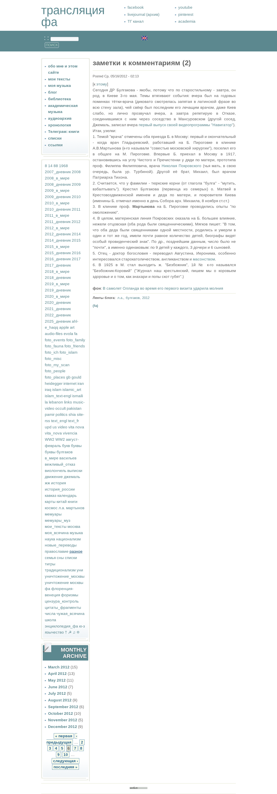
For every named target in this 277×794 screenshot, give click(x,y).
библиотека (59, 99)
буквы (76, 446)
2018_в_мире (57, 271)
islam (56, 389)
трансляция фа (73, 16)
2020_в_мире (57, 296)
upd (48, 427)
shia (72, 414)
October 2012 (60, 713)
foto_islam (68, 352)
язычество (54, 632)
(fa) (95, 306)
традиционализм (60, 570)
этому (101, 84)
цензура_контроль (62, 601)
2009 (76, 184)
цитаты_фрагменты (63, 607)
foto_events (55, 340)
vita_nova (53, 433)
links (68, 402)
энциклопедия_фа (61, 626)
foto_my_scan (57, 365)
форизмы (69, 595)
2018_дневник (58, 277)
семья (50, 558)
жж (47, 483)
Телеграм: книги (63, 131)
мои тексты (59, 79)
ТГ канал (136, 21)
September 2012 (63, 707)
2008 (76, 172)
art (72, 327)
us (55, 427)
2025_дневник (58, 321)
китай (62, 501)
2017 (76, 259)
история (58, 483)
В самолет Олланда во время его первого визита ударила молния (163, 288)
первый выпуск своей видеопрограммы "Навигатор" (186, 125)
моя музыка (59, 85)
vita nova (76, 427)
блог (52, 92)
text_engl (59, 421)
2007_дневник (58, 172)
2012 (76, 222)
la (46, 402)
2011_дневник (58, 222)
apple (64, 327)
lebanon (56, 402)
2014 (76, 234)
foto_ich (52, 352)
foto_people (55, 371)
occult (60, 408)
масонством (204, 259)
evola (68, 334)
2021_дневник (58, 309)
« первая (63, 736)
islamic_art (71, 389)
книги (72, 501)
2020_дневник (58, 302)
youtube (185, 7)
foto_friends (74, 346)
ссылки (55, 145)
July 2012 (57, 693)
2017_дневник (58, 265)
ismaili (77, 396)
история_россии (60, 489)
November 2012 (62, 720)
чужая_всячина (71, 614)
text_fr (73, 421)
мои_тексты (56, 526)
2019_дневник (58, 290)
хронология (59, 125)
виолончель (55, 471)
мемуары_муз (57, 520)
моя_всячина (57, 533)
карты (50, 501)
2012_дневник (58, 234)
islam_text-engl (58, 396)
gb (68, 377)
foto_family (75, 340)
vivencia (70, 433)
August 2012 (60, 700)
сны (60, 558)
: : (47, 38)
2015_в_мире (57, 246)
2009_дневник (58, 197)
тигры (50, 564)
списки (55, 138)
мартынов (75, 508)
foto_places (55, 377)
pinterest (185, 14)
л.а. (62, 508)
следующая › (65, 761)
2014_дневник (58, 240)
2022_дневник (58, 315)
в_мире (51, 458)
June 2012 (57, 687)
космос (51, 508)
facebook (136, 7)
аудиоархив (60, 118)
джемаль (72, 477)
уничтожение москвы (64, 583)
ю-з (82, 626)
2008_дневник (58, 184)
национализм (68, 539)
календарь (67, 495)
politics (62, 414)
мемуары (53, 514)
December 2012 (62, 727)
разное (76, 551)
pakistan (74, 408)
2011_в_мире (57, 215)
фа (47, 589)
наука (50, 539)
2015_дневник (58, 253)
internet (69, 383)
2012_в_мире (57, 228)
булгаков (65, 452)
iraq (48, 389)
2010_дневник (58, 209)
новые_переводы (61, 545)
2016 (76, 253)
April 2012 (57, 673)
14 (50, 166)
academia (186, 21)
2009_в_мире (57, 190)
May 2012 (57, 680)
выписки (74, 471)
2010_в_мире (57, 203)
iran (80, 383)
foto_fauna (54, 346)
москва (74, 526)
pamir (50, 414)
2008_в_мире (57, 178)
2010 (76, 197)
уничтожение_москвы (65, 576)
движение (54, 477)
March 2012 (59, 667)
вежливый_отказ (60, 464)
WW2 (49, 439)
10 (65, 754)
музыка (76, 533)
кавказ (50, 495)
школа (50, 620)
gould (76, 377)
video (62, 427)
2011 (76, 209)
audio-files (54, 334)
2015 (76, 240)
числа (50, 614)
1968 (63, 166)
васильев (67, 458)
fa (75, 334)
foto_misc (53, 358)
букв (66, 446)
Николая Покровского (181, 166)
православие (57, 551)
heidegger (53, 383)
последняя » (65, 767)
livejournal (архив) (143, 14)
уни (80, 570)
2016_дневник (58, 259)
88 (56, 166)
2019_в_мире (57, 284)
